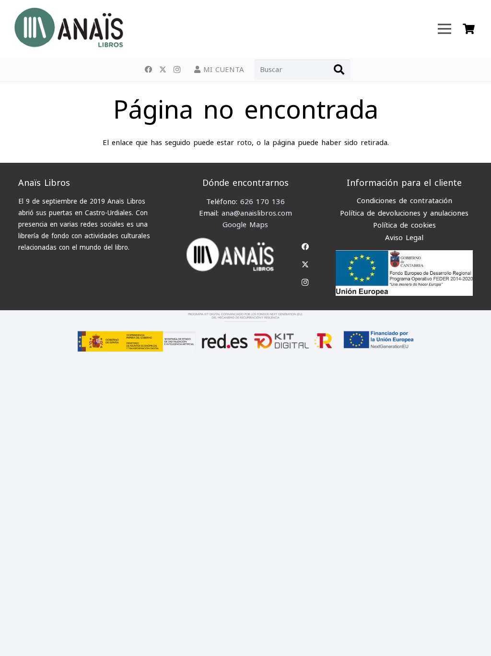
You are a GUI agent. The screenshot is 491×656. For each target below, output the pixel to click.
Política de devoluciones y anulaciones (404, 213)
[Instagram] (177, 69)
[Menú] (444, 29)
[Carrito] (468, 29)
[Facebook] (148, 69)
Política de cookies (404, 225)
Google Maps (245, 224)
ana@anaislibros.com (257, 213)
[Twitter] (162, 69)
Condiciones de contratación (404, 200)
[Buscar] (339, 69)
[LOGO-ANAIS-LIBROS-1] (68, 28)
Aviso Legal (404, 237)
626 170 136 (262, 201)
